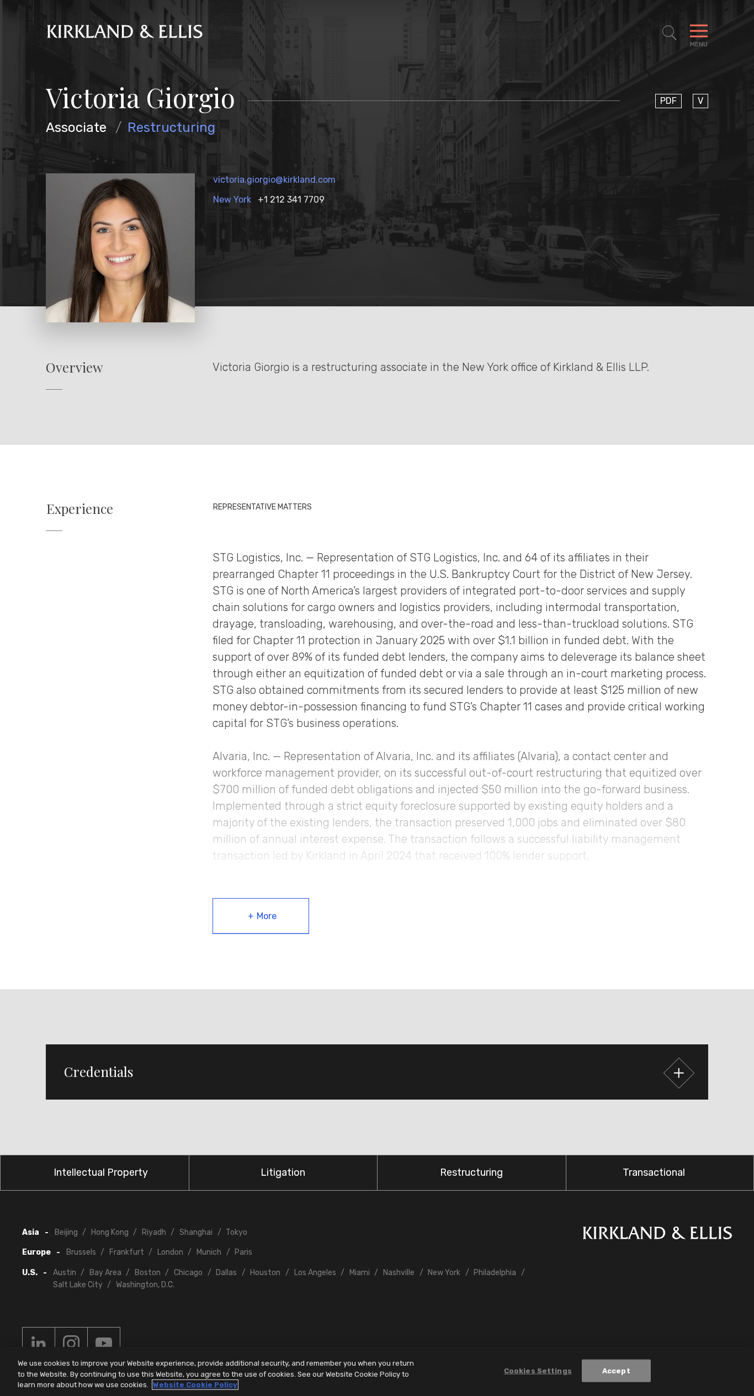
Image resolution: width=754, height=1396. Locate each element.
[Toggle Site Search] (669, 33)
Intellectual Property (101, 1172)
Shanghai (196, 1232)
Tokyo (236, 1232)
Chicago (188, 1272)
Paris (243, 1252)
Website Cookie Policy (195, 1385)
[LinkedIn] (38, 1343)
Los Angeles (315, 1272)
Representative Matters (262, 507)
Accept (616, 1370)
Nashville (399, 1272)
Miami (359, 1272)
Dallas (226, 1272)
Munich (209, 1252)
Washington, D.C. (145, 1284)
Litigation (283, 1172)
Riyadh (154, 1232)
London (170, 1252)
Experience (79, 508)
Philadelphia (495, 1272)
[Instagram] (71, 1343)
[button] (377, 1072)
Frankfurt (126, 1252)
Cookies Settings (538, 1370)
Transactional (654, 1172)
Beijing (66, 1232)
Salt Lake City (78, 1284)
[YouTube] (103, 1343)
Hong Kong (110, 1232)
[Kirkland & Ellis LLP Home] (657, 1235)
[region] (377, 1371)
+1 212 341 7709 (291, 199)
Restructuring (171, 127)
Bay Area (105, 1272)
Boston (148, 1272)
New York (232, 199)
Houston (265, 1272)
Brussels (81, 1252)
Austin (64, 1272)
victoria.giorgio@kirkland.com (274, 179)
